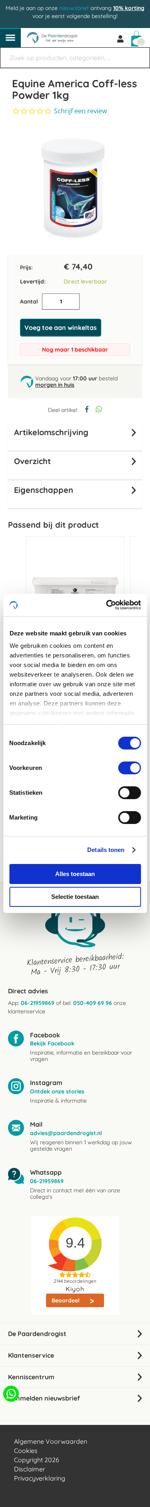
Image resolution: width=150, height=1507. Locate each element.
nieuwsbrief (74, 8)
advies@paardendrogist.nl (66, 1133)
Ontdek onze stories (57, 1091)
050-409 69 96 (92, 1003)
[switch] (129, 768)
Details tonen (105, 849)
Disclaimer (29, 1469)
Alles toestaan (75, 873)
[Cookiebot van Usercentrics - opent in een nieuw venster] (107, 605)
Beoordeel (66, 1300)
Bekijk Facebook (52, 1043)
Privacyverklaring (39, 1478)
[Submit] (140, 53)
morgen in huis (54, 384)
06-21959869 (37, 1003)
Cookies (26, 1451)
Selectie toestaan (75, 896)
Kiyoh (75, 1289)
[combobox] (75, 57)
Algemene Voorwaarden (50, 1441)
